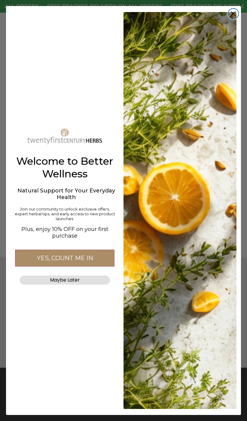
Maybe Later (65, 279)
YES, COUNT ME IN (65, 258)
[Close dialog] (233, 13)
